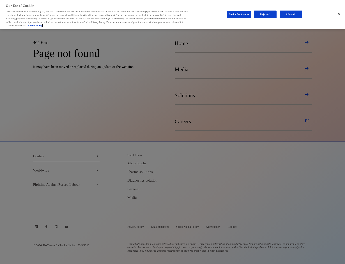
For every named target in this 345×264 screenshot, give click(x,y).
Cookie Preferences (239, 14)
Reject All (265, 14)
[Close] (339, 14)
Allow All (290, 14)
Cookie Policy (35, 25)
